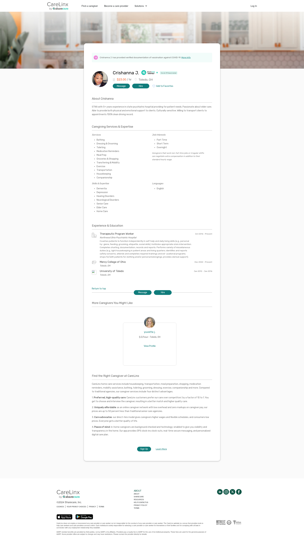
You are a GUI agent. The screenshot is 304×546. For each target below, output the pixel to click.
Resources (139, 499)
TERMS (101, 507)
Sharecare (139, 497)
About (136, 494)
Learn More (161, 449)
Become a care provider (116, 5)
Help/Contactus (141, 502)
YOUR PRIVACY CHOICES (76, 507)
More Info (186, 57)
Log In (254, 6)
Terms (136, 508)
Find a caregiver (90, 5)
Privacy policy (140, 505)
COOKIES (60, 507)
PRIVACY (92, 507)
